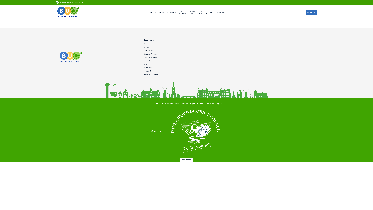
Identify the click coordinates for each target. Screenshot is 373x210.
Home (150, 12)
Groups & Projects (150, 54)
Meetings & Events (150, 57)
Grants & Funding (149, 61)
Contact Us (147, 71)
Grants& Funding (203, 12)
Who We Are (159, 12)
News (212, 12)
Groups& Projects (183, 12)
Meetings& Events (193, 12)
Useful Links (221, 12)
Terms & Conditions (150, 74)
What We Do (171, 12)
